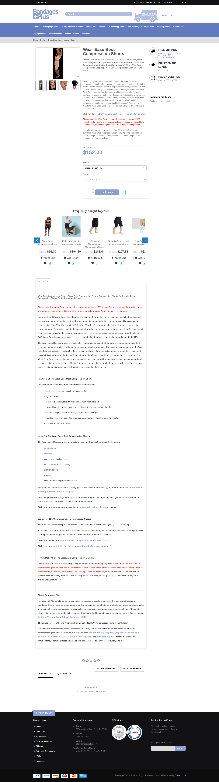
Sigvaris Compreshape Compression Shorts (94, 244)
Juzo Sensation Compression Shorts (142, 242)
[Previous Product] (139, 49)
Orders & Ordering (44, 741)
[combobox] (98, 14)
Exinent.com (180, 775)
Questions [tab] (62, 673)
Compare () (40, 2)
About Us (40, 726)
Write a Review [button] (134, 668)
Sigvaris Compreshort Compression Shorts (118, 242)
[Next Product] (144, 49)
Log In (183, 2)
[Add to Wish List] (45, 263)
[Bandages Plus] (46, 14)
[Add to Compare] (50, 263)
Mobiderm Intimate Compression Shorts (71, 242)
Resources (40, 761)
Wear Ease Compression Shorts (47, 242)
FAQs (38, 756)
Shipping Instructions (165, 57)
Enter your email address (162, 742)
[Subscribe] (180, 748)
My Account (169, 2)
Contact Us (41, 731)
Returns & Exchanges (45, 751)
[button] (78, 77)
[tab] (43, 280)
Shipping (39, 746)
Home (35, 40)
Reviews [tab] (43, 673)
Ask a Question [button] (108, 668)
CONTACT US (166, 16)
